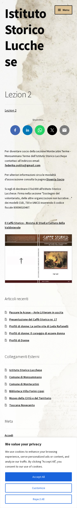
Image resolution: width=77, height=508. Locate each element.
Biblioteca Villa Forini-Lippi (26, 391)
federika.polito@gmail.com (22, 165)
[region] (38, 472)
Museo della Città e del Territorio (30, 398)
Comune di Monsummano (25, 377)
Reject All (38, 499)
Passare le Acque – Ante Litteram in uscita (36, 312)
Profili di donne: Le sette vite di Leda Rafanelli (38, 326)
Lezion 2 (10, 110)
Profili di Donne (19, 340)
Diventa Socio (55, 179)
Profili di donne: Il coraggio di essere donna (37, 333)
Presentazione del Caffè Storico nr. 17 (33, 319)
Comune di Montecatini (24, 384)
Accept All (38, 477)
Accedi (9, 435)
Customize (38, 488)
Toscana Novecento (22, 405)
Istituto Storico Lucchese (25, 37)
